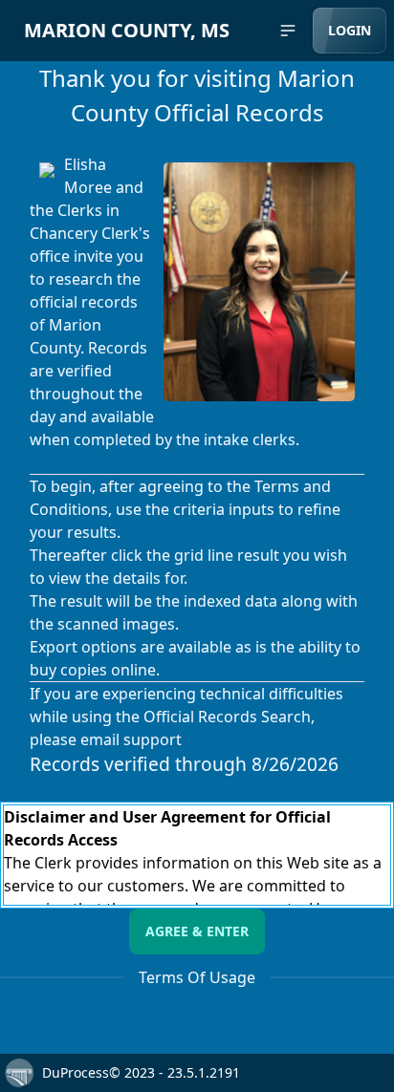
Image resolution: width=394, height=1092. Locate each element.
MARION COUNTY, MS (127, 30)
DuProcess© (81, 1072)
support (152, 739)
